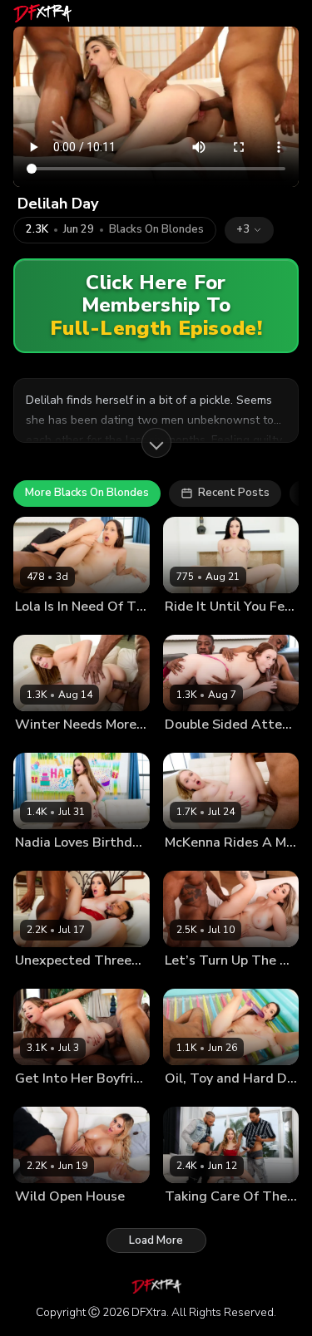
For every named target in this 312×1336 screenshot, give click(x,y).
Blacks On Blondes (156, 229)
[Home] (42, 13)
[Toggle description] (156, 443)
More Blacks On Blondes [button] (87, 492)
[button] (249, 230)
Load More (156, 1240)
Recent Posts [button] (234, 492)
